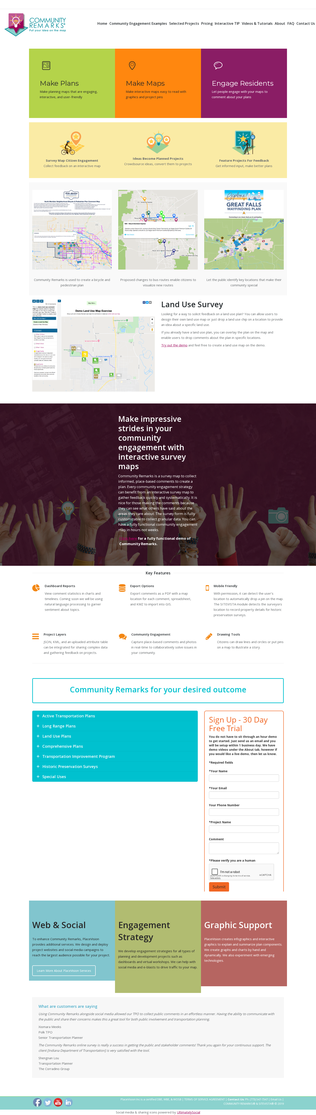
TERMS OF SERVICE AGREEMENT (204, 1099)
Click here (128, 538)
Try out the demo (174, 345)
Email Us (276, 1099)
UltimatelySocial (188, 1112)
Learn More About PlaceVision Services (64, 971)
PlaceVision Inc (130, 1099)
